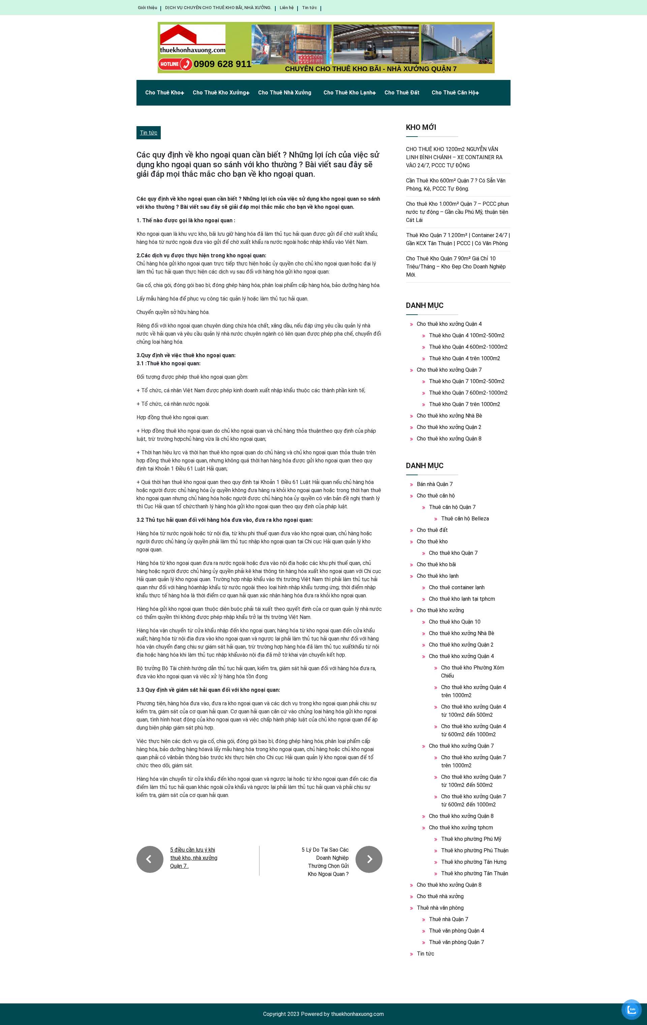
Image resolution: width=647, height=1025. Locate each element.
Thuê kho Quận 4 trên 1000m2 (464, 358)
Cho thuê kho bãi (436, 564)
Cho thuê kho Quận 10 (455, 622)
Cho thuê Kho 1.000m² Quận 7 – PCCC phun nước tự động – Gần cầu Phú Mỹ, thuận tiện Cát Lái (457, 212)
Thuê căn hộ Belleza (465, 518)
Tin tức (309, 7)
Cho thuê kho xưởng (219, 92)
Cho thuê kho (163, 92)
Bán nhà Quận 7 (435, 484)
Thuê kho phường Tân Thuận (474, 873)
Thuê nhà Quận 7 (448, 919)
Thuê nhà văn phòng (440, 908)
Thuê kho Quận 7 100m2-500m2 (467, 381)
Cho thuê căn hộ (453, 92)
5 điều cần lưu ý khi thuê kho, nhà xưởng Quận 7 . (193, 858)
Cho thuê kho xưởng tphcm (461, 827)
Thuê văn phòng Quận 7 (456, 942)
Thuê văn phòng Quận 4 (456, 931)
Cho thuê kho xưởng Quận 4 (449, 324)
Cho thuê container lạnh (457, 587)
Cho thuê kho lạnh (348, 92)
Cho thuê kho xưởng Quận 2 (449, 427)
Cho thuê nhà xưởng (284, 92)
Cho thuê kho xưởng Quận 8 (449, 438)
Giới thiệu (147, 7)
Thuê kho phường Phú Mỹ (471, 839)
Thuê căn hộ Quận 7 (452, 507)
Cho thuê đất (402, 92)
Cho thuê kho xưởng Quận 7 (449, 370)
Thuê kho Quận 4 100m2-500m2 (467, 335)
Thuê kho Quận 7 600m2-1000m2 (468, 393)
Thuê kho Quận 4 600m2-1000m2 (468, 347)
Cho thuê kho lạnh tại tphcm (462, 599)
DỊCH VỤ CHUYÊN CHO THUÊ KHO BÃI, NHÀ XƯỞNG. (218, 7)
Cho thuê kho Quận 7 (453, 553)
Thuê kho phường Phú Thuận (475, 850)
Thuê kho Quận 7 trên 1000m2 (464, 404)
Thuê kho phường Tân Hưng (473, 862)
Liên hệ (287, 7)
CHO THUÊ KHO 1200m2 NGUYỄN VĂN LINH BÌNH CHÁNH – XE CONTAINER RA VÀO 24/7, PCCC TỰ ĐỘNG (454, 157)
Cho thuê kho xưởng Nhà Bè (449, 415)
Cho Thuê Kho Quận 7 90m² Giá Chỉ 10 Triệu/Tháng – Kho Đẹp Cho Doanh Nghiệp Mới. (456, 266)
